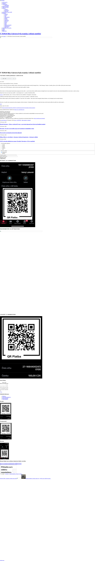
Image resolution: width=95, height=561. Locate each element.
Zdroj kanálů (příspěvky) (6, 397)
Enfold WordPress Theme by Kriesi (15, 473)
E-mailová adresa (3, 155)
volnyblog (7, 473)
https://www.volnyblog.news (19, 109)
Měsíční (3, 153)
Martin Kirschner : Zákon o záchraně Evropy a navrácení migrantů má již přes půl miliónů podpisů (22, 124)
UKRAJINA (6, 5)
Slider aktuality (24, 120)
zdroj (1, 104)
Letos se (1, 94)
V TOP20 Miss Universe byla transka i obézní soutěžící (20, 34)
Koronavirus (6, 10)
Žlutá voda (6, 11)
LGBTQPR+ (19, 120)
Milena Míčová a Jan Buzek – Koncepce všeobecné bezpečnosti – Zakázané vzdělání (19, 137)
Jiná (3, 149)
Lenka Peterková (4, 120)
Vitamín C (6, 9)
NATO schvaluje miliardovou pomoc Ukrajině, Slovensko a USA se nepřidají (17, 141)
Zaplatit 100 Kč (2, 158)
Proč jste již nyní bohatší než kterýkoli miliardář (11, 132)
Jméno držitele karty (3, 156)
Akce (15, 120)
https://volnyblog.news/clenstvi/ (39, 118)
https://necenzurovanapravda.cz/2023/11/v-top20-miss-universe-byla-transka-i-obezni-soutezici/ (18, 107)
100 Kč (3, 144)
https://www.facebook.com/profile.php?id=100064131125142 (10, 463)
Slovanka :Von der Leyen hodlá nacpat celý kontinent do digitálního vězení (17, 128)
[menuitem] (48, 2)
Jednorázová (4, 152)
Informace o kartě (3, 157)
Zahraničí (29, 120)
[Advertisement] (47, 89)
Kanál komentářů (5, 398)
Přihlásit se (4, 396)
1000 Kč (3, 148)
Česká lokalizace (5, 399)
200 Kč (3, 145)
